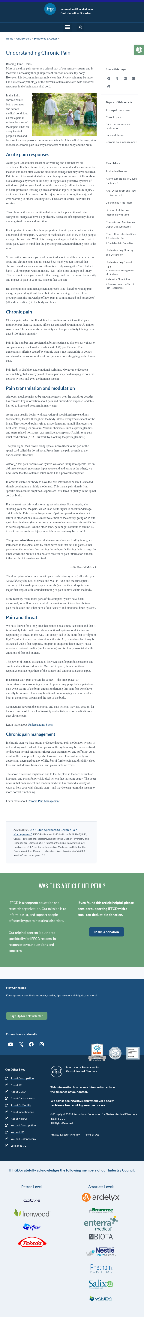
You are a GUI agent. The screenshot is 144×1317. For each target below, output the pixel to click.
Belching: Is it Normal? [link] (119, 202)
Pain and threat (115, 135)
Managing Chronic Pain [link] (119, 279)
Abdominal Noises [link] (116, 171)
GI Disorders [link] (23, 38)
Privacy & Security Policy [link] (65, 1134)
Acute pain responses (118, 110)
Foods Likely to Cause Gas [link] (120, 243)
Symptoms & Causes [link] (45, 38)
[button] (67, 27)
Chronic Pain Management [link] (43, 801)
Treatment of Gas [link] (116, 238)
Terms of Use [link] (91, 1134)
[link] (139, 50)
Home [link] (9, 38)
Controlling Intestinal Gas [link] (121, 234)
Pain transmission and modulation (118, 126)
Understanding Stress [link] (40, 724)
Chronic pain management (121, 141)
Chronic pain (113, 117)
